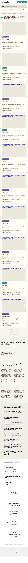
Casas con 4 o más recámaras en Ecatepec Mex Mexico (6, 396)
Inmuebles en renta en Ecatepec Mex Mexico (6, 348)
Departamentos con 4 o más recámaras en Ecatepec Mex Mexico (19, 396)
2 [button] (15, 331)
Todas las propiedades (14, 534)
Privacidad (14, 524)
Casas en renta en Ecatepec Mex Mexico (19, 348)
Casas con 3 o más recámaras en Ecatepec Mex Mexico (19, 386)
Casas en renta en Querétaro (11, 471)
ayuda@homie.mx (14, 503)
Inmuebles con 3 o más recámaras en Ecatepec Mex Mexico (6, 386)
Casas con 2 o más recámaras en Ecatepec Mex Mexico (6, 380)
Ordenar (24, 9)
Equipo (14, 532)
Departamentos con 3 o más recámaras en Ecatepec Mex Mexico (6, 391)
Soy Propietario (22, 2)
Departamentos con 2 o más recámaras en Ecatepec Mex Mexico (19, 380)
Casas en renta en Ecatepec (11, 473)
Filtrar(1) (14, 9)
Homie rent (14, 536)
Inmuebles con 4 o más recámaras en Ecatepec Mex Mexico (19, 391)
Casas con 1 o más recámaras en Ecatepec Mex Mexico (19, 370)
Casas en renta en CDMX (10, 469)
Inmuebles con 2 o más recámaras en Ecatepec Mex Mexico (19, 375)
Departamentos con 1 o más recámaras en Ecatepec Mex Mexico (6, 375)
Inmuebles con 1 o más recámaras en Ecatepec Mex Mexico (6, 370)
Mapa (5, 9)
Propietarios (14, 515)
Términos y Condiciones (14, 523)
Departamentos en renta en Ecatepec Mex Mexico (6, 353)
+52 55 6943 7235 (14, 505)
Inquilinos (14, 513)
